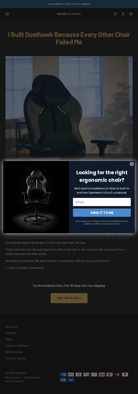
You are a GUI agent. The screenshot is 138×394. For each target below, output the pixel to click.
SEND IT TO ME (101, 212)
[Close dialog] (131, 164)
